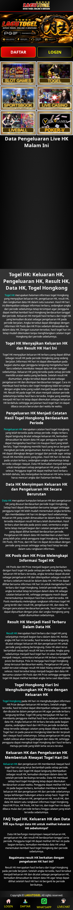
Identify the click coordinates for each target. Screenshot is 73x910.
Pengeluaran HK (13, 429)
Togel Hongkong (12, 701)
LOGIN (54, 52)
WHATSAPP (44, 907)
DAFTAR (18, 52)
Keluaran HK (10, 764)
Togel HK (10, 295)
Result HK (11, 633)
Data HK (6, 500)
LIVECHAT (63, 907)
